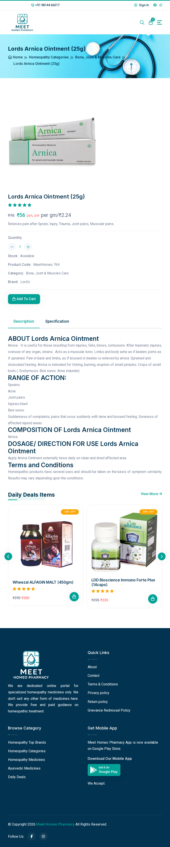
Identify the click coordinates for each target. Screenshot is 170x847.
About (92, 667)
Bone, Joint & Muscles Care (97, 57)
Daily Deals (17, 777)
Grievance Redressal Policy (109, 710)
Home (17, 57)
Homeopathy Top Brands (27, 742)
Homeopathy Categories (49, 57)
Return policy (98, 702)
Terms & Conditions (103, 684)
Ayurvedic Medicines (24, 768)
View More (150, 494)
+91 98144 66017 (47, 5)
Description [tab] (24, 321)
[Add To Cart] (74, 596)
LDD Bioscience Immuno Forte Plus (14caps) (123, 582)
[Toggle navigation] (159, 22)
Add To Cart (26, 299)
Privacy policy (98, 693)
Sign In (143, 5)
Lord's (25, 282)
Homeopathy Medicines (26, 760)
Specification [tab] (57, 321)
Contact (93, 675)
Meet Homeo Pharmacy (55, 824)
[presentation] (8, 556)
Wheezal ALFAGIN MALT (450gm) (43, 582)
